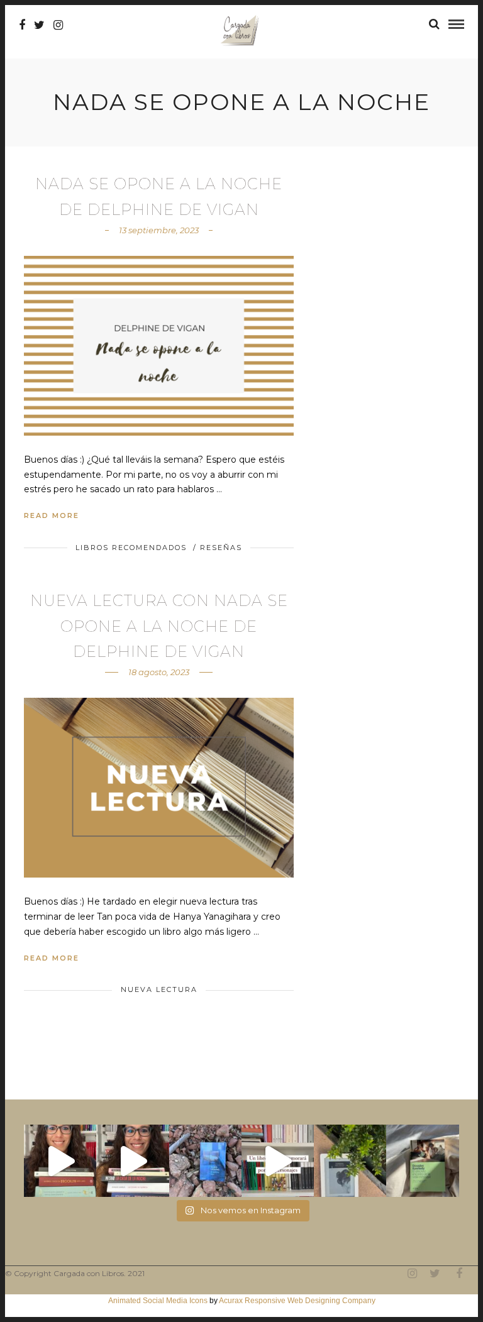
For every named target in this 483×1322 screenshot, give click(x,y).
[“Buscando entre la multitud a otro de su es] (205, 1161)
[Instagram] (58, 25)
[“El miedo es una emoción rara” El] (422, 1161)
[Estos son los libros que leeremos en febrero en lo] (60, 1161)
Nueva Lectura (159, 989)
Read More (51, 515)
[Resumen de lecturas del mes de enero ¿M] (132, 1161)
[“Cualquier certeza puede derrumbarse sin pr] (350, 1161)
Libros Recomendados (131, 547)
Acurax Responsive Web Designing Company (297, 1300)
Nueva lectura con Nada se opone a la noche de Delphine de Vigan (159, 626)
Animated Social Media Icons (158, 1300)
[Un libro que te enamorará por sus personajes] (278, 1161)
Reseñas (221, 547)
